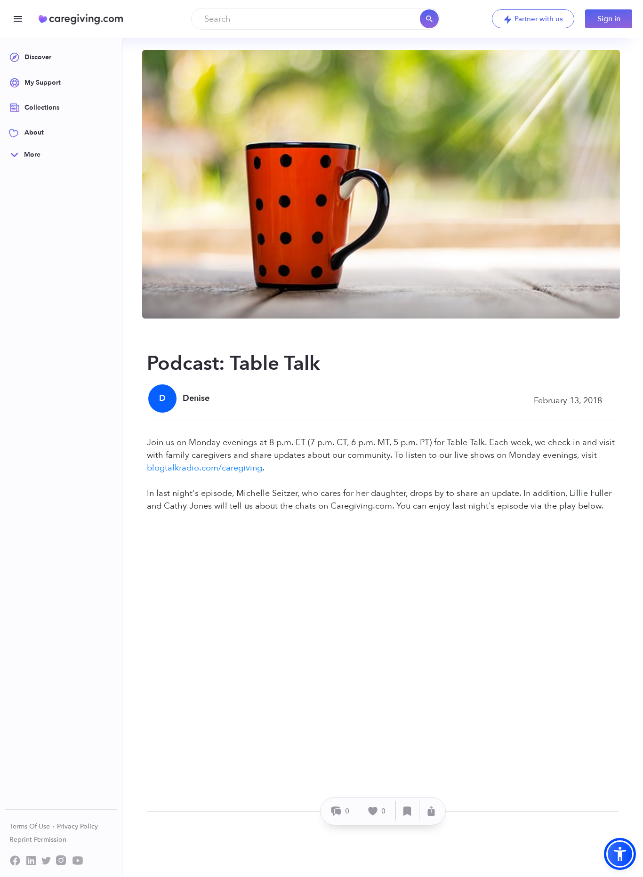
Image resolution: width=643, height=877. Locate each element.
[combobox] (315, 19)
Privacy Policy (77, 826)
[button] (620, 854)
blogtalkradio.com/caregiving (204, 468)
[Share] (431, 811)
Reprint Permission (37, 839)
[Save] (407, 811)
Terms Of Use (30, 826)
